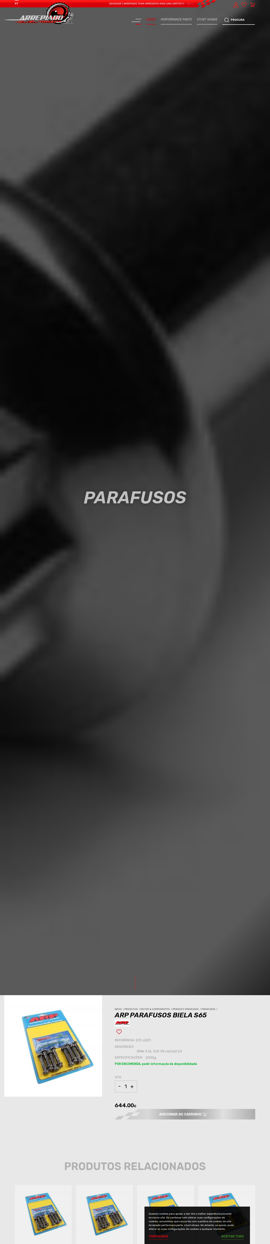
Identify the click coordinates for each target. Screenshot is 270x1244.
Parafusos (209, 1009)
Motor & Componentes (156, 1009)
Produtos (132, 1009)
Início (120, 1009)
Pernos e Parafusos (187, 1009)
